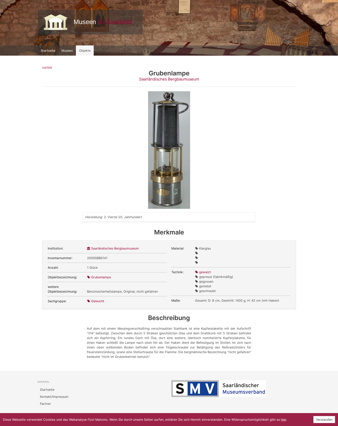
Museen (67, 50)
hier (283, 419)
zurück (47, 67)
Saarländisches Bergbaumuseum (169, 79)
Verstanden (324, 419)
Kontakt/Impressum (54, 397)
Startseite (48, 50)
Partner (45, 404)
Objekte (85, 50)
